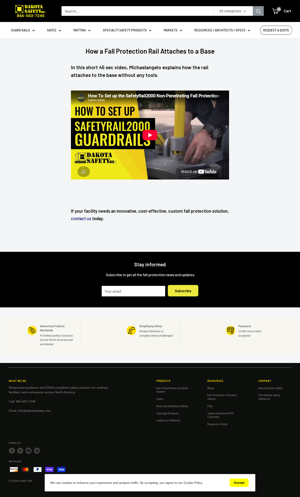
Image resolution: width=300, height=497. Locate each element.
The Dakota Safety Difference (269, 397)
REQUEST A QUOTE (276, 30)
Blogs (210, 388)
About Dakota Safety (270, 388)
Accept (239, 482)
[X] (20, 451)
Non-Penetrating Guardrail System (172, 390)
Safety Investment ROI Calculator (220, 415)
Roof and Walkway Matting (172, 406)
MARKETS (170, 30)
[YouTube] (28, 451)
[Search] (258, 11)
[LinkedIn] (37, 451)
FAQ (209, 406)
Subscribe (183, 290)
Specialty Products (167, 413)
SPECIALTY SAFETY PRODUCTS (125, 30)
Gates (159, 399)
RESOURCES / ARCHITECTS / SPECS (220, 30)
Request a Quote (217, 424)
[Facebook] (12, 451)
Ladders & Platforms (168, 420)
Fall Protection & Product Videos (222, 397)
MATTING (79, 30)
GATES (51, 30)
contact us (81, 218)
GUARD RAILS (20, 30)
